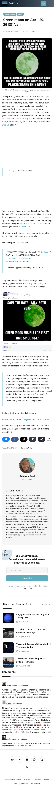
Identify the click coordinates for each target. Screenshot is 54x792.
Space (20, 14)
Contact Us (24, 783)
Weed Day (25, 226)
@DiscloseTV (45, 252)
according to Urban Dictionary (37, 217)
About (16, 783)
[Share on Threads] (24, 439)
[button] (50, 3)
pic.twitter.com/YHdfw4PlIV (18, 261)
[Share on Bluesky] (6, 439)
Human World (10, 14)
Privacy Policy (27, 588)
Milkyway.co (45, 780)
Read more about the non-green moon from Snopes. (26, 419)
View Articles (27, 480)
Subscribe (43, 3)
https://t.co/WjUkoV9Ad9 (21, 258)
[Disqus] (27, 713)
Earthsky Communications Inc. (21, 780)
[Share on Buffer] (32, 439)
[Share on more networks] (41, 439)
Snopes (5, 124)
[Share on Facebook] (15, 439)
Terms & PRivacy (35, 783)
